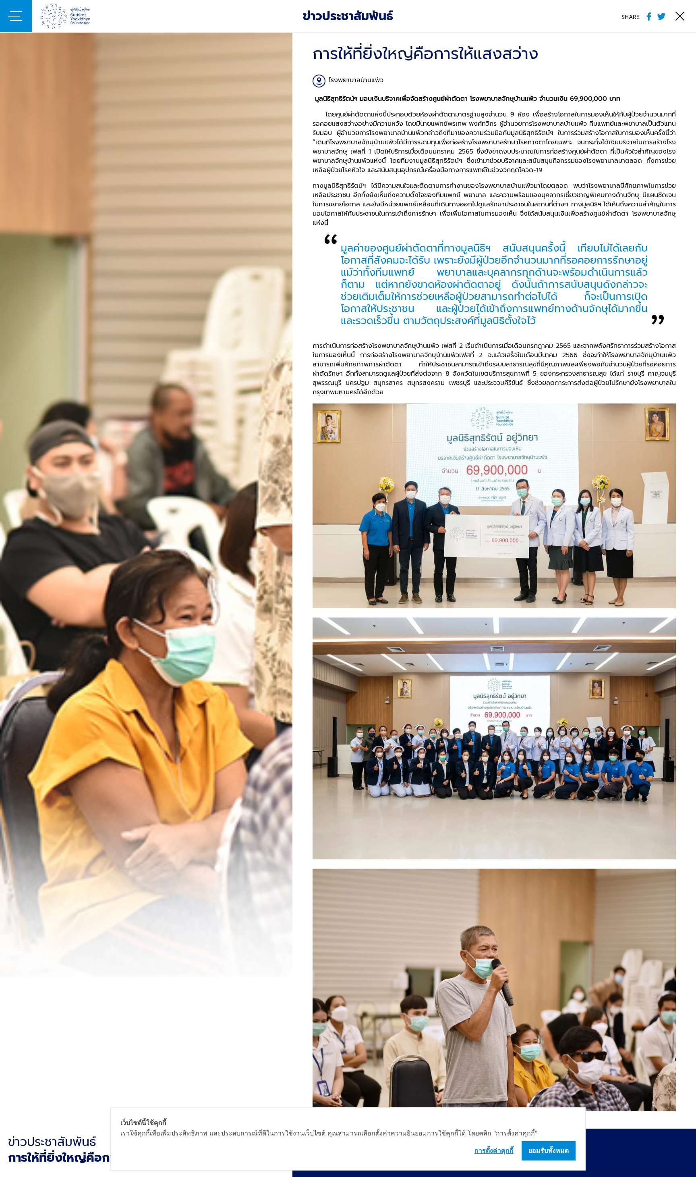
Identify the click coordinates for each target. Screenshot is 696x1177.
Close (680, 16)
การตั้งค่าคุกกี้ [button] (494, 1150)
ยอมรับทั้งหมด (548, 1150)
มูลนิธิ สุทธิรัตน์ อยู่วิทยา (77, 16)
